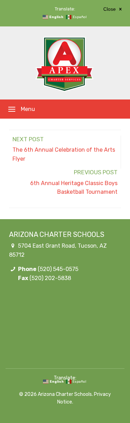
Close (110, 9)
